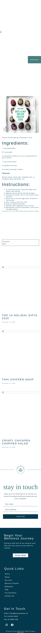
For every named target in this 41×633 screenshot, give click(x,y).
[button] (20, 4)
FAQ (6, 589)
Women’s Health (12, 583)
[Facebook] (12, 624)
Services (8, 580)
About (7, 577)
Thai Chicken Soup (18, 379)
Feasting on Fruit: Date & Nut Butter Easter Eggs (20, 211)
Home (7, 574)
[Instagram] (6, 624)
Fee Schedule (10, 592)
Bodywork (9, 586)
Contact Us (9, 596)
